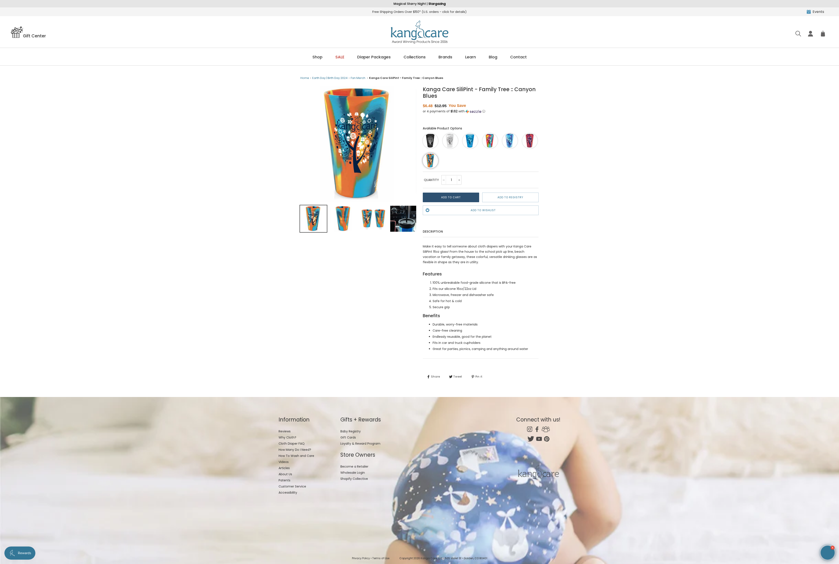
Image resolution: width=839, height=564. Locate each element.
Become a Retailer (354, 466)
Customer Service (292, 486)
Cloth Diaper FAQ (292, 443)
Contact (518, 57)
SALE (339, 57)
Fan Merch (358, 78)
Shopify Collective (354, 479)
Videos (284, 462)
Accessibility (288, 492)
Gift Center (34, 35)
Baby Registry (350, 431)
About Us (285, 474)
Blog (493, 57)
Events (818, 11)
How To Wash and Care (296, 456)
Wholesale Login (352, 472)
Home (304, 78)
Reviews (285, 431)
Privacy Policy (361, 558)
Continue (796, 539)
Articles (284, 468)
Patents (284, 480)
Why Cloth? (287, 437)
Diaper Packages (374, 57)
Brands (445, 57)
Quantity (431, 180)
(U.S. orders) (419, 12)
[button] (454, 111)
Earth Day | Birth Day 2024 (330, 78)
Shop (317, 57)
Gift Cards (348, 437)
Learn (470, 57)
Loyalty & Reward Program (360, 443)
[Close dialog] (829, 469)
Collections (415, 57)
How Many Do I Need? (295, 449)
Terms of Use (380, 558)
